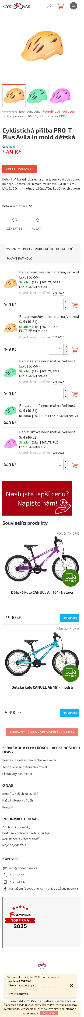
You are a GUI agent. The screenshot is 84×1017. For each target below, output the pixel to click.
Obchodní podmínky (16, 827)
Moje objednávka (14, 845)
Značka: (58, 116)
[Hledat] (49, 5)
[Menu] (73, 5)
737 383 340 (17, 882)
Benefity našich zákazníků (20, 794)
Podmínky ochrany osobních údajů (26, 833)
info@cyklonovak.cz (23, 868)
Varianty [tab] (13, 249)
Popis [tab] (27, 249)
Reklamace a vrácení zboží (20, 839)
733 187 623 (17, 875)
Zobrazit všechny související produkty (42, 732)
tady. (35, 1014)
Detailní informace (15, 206)
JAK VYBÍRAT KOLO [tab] (19, 258)
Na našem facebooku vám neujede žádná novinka (43, 888)
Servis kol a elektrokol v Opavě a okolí (29, 760)
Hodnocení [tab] (64, 249)
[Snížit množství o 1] (65, 307)
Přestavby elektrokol (17, 774)
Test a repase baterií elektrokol (24, 767)
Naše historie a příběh (17, 800)
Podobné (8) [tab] (44, 249)
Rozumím (49, 1013)
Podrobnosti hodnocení (58, 112)
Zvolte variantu (20, 169)
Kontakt (7, 807)
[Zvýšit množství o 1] (65, 302)
